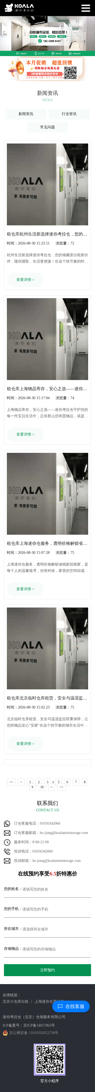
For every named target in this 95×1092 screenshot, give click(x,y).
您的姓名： (13, 889)
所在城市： (13, 929)
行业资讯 (69, 114)
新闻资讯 (25, 114)
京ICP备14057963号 (39, 1025)
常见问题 (47, 127)
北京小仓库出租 (15, 1002)
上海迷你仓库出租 (49, 1002)
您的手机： (13, 909)
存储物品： (13, 949)
